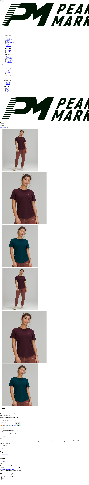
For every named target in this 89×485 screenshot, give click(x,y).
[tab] (45, 436)
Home (1, 127)
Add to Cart (17, 423)
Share (1, 481)
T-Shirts (4, 127)
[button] (44, 28)
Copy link (2, 478)
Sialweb (24, 470)
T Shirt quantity (3, 422)
